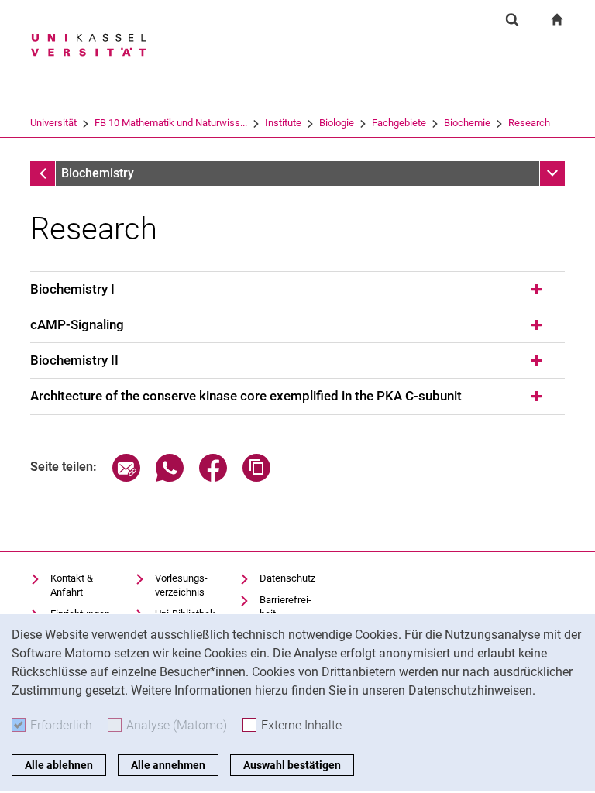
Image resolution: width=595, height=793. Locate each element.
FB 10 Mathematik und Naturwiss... (171, 123)
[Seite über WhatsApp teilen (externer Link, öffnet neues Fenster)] (170, 477)
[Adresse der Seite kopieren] (256, 477)
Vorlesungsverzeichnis (181, 585)
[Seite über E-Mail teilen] (126, 477)
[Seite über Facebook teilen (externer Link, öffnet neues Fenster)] (213, 477)
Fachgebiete (399, 123)
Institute (283, 123)
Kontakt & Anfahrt (71, 585)
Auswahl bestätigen (292, 765)
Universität (53, 123)
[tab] (297, 289)
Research (529, 123)
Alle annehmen (168, 765)
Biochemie (467, 123)
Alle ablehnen (59, 765)
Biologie (336, 123)
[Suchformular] (512, 19)
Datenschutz (287, 578)
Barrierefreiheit (285, 607)
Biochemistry (97, 173)
